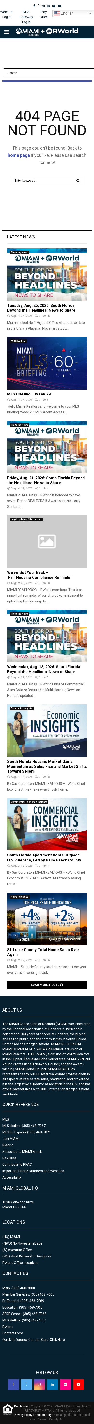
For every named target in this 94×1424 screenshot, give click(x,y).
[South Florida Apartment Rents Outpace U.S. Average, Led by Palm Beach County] (47, 824)
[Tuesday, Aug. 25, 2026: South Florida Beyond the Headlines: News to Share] (47, 274)
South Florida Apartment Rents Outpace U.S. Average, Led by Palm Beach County (44, 857)
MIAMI (15, 1237)
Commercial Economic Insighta (29, 802)
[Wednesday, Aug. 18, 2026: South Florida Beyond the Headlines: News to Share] (47, 636)
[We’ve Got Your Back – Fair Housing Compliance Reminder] (47, 541)
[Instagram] (39, 1384)
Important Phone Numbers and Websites (33, 1171)
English (67, 13)
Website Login (6, 14)
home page (19, 155)
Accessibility (11, 1177)
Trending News (19, 252)
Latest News (21, 236)
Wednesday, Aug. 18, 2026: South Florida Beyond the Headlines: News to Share (43, 669)
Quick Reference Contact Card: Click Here (33, 1340)
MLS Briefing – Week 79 (29, 394)
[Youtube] (78, 1384)
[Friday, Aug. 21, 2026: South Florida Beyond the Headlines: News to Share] (47, 447)
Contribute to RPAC (17, 1164)
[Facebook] (13, 1384)
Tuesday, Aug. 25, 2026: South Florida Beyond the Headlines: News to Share (41, 308)
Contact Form (12, 1333)
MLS (5, 1119)
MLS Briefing (18, 341)
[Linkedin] (52, 1384)
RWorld (7, 1145)
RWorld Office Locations (20, 1263)
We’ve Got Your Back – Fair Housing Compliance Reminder (39, 575)
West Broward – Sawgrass (31, 1256)
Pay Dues (44, 14)
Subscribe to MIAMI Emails (22, 1151)
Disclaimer (21, 1406)
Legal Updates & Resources (26, 519)
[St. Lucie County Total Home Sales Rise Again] (47, 919)
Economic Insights (21, 708)
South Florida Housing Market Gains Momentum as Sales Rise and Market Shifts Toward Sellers (47, 766)
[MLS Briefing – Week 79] (47, 363)
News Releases (19, 896)
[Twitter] (26, 1384)
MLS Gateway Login (26, 17)
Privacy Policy (23, 1415)
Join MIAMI (10, 1139)
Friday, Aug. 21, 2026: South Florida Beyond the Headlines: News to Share (46, 480)
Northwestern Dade (27, 1243)
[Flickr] (65, 1384)
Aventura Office (20, 1250)
